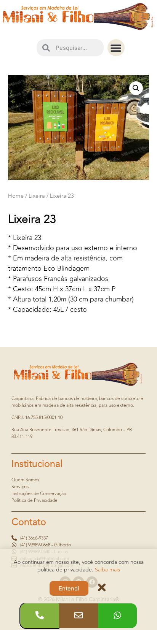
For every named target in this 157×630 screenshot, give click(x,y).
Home (16, 196)
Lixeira (37, 196)
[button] (116, 47)
